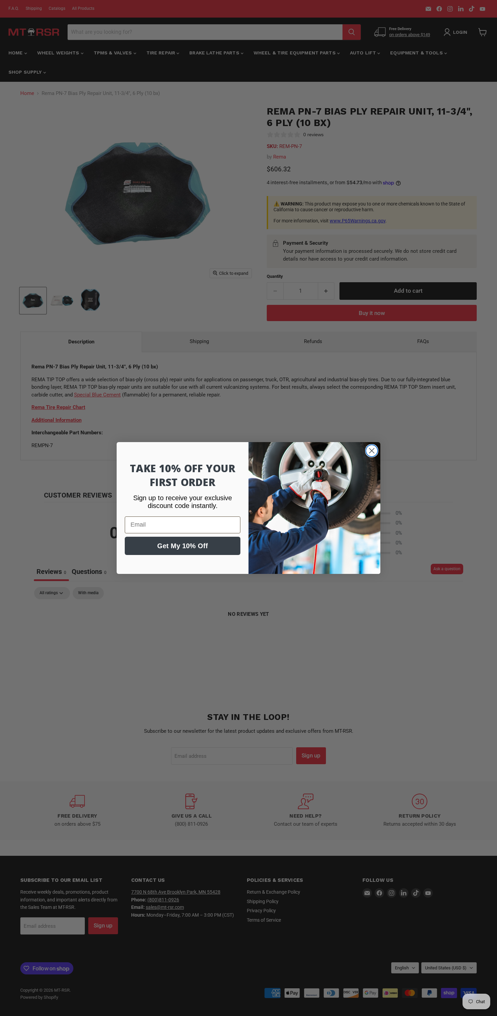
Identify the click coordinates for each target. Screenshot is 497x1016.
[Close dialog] (372, 451)
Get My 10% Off (182, 546)
